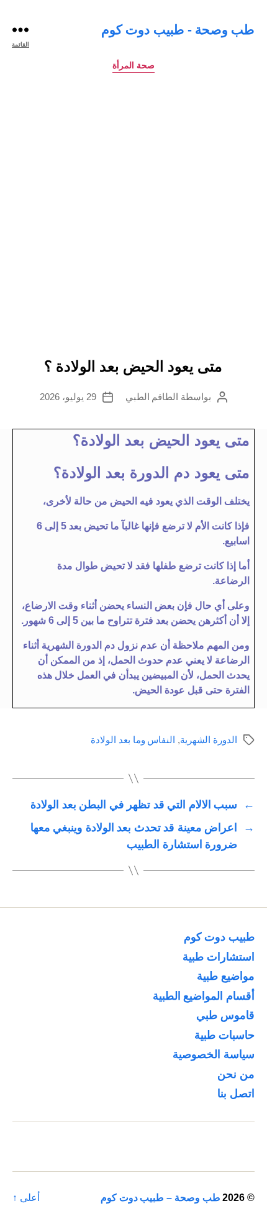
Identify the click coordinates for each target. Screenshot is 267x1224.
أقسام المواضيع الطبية (204, 996)
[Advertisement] (133, 218)
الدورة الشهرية (208, 739)
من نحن (236, 1074)
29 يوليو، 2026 (68, 396)
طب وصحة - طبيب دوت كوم (178, 29)
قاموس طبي (225, 1015)
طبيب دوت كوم (219, 937)
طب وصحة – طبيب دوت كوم (160, 1197)
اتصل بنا (236, 1093)
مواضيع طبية (226, 976)
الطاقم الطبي (152, 396)
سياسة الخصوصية (214, 1054)
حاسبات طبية (224, 1035)
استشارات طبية (219, 957)
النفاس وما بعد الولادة (133, 739)
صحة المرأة (133, 65)
